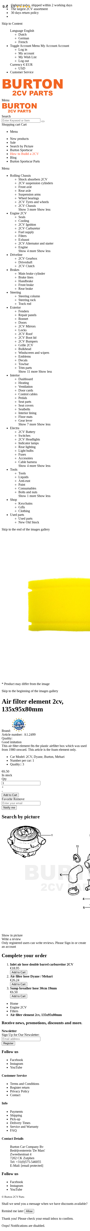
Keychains (25, 503)
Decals (22, 360)
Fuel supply (26, 232)
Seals (21, 217)
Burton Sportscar (21, 150)
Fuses (22, 454)
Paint (21, 484)
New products (19, 138)
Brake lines (25, 277)
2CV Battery (26, 432)
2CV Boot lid (27, 337)
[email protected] (32, 1165)
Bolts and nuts (27, 492)
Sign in (69, 943)
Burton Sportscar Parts (25, 161)
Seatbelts (24, 409)
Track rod (24, 303)
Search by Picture (21, 146)
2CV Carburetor (29, 228)
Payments (16, 1111)
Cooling (23, 221)
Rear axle (24, 190)
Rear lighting (27, 447)
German (23, 38)
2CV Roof (25, 334)
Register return (20, 1087)
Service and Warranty (24, 1126)
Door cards (25, 390)
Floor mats (25, 416)
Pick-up (15, 1119)
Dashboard (25, 379)
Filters (22, 236)
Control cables (27, 394)
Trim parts (25, 368)
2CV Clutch (26, 266)
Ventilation (25, 386)
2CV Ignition (27, 224)
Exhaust (23, 239)
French (23, 42)
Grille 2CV (25, 345)
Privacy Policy (19, 1091)
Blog (13, 157)
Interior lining (27, 413)
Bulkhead (24, 349)
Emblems (24, 356)
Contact (15, 1095)
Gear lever (25, 420)
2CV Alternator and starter (35, 243)
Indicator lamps (28, 443)
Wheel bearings (28, 198)
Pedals (22, 398)
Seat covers (25, 405)
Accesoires (25, 458)
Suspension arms (29, 194)
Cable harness (27, 462)
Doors (22, 322)
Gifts (21, 507)
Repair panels (27, 315)
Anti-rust (24, 481)
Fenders (23, 311)
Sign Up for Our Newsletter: (20, 1035)
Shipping (16, 1115)
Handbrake (25, 281)
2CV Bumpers (28, 341)
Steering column (29, 296)
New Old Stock (28, 522)
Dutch (22, 34)
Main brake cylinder (31, 273)
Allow (29, 1211)
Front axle (25, 187)
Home (14, 1003)
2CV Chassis (27, 205)
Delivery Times (20, 1123)
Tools (22, 473)
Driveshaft (25, 262)
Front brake (26, 285)
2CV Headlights (29, 439)
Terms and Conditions (24, 1083)
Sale (13, 142)
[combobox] (21, 120)
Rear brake (25, 288)
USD (21, 68)
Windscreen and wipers (33, 352)
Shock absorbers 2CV (33, 179)
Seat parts (24, 401)
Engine (23, 247)
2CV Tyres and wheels (33, 202)
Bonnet (23, 319)
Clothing (24, 511)
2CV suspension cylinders (35, 183)
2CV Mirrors (27, 326)
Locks (22, 330)
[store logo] (33, 96)
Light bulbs (25, 450)
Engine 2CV (18, 1007)
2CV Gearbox (27, 258)
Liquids (23, 477)
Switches (24, 435)
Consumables (27, 488)
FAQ (13, 1130)
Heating (23, 383)
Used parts (25, 518)
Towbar (23, 364)
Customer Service (21, 72)
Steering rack (27, 300)
